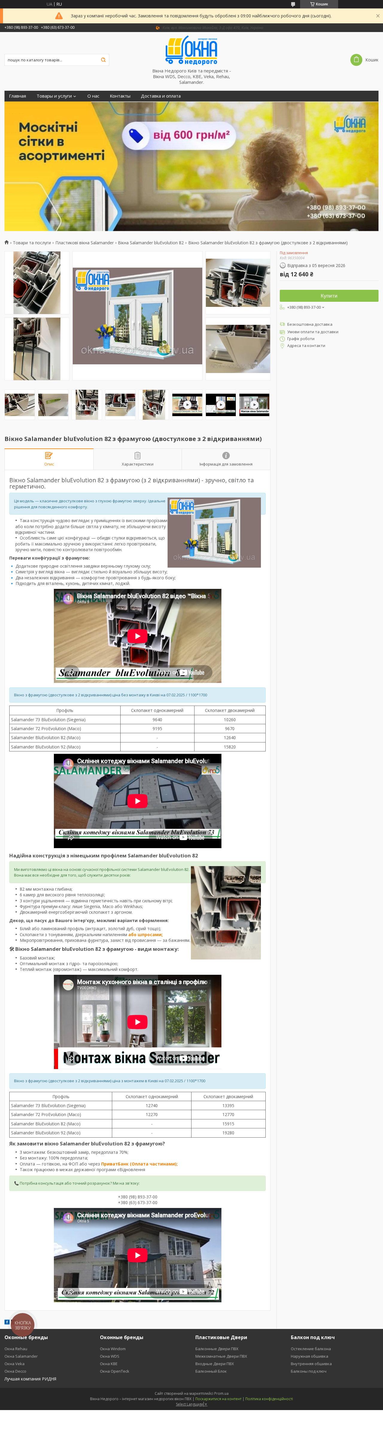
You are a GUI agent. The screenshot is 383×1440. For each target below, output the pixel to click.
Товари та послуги (32, 242)
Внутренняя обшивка (311, 1363)
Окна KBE (109, 1363)
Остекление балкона (311, 1348)
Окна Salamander (21, 1356)
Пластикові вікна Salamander (84, 242)
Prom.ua (221, 1393)
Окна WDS (109, 1356)
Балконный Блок (211, 1371)
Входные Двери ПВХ (214, 1363)
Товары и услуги (54, 96)
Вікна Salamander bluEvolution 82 (151, 242)
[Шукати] (103, 60)
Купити (329, 296)
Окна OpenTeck (114, 1371)
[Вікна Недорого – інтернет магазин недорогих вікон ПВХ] (191, 50)
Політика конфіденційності (269, 1398)
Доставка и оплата (161, 96)
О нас (93, 96)
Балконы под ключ (308, 1371)
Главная (17, 96)
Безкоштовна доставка (309, 324)
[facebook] (7, 1323)
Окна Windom (113, 1348)
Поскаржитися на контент (218, 1398)
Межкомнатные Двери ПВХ (221, 1356)
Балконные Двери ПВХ (216, 1348)
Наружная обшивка (309, 1356)
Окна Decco (15, 1371)
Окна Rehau (15, 1348)
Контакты (120, 96)
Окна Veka (14, 1363)
